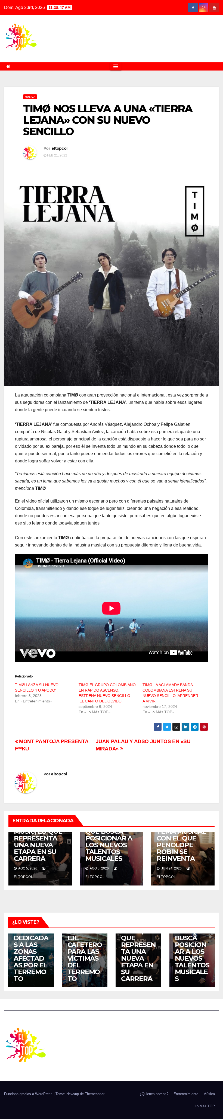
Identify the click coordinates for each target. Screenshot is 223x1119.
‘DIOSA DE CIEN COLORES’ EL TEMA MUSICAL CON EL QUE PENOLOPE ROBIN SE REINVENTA (181, 838)
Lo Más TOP (205, 1106)
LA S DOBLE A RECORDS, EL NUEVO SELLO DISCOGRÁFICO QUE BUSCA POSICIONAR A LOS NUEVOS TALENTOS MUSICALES (192, 935)
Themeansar (94, 1094)
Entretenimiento (186, 1094)
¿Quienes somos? (154, 1094)
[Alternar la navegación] (116, 66)
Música (30, 96)
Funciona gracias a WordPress (29, 1094)
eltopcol (59, 148)
